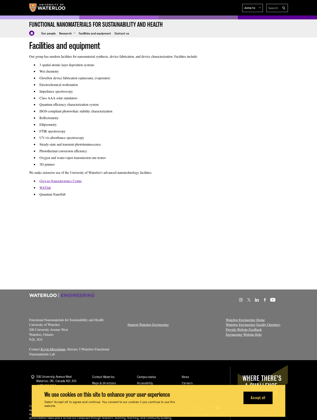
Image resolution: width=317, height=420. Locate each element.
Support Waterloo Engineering (148, 324)
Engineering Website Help (244, 334)
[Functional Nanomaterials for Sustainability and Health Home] (31, 33)
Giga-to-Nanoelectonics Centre (60, 181)
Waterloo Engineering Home (245, 319)
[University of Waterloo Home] (47, 7)
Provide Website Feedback (244, 329)
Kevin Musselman (53, 349)
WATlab (45, 187)
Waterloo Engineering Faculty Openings (253, 324)
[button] (252, 8)
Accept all (258, 397)
